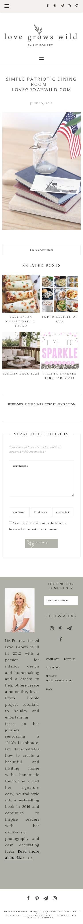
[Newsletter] (62, 6)
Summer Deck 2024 (21, 373)
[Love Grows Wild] (41, 35)
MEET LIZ (69, 659)
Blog (49, 689)
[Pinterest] (55, 6)
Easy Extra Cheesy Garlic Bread (21, 321)
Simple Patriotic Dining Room (50, 404)
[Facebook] (47, 6)
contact (52, 659)
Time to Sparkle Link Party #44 (59, 376)
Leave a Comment (41, 249)
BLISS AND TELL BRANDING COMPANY (52, 916)
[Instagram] (69, 6)
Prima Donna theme (44, 911)
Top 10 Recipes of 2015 (60, 319)
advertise (53, 667)
